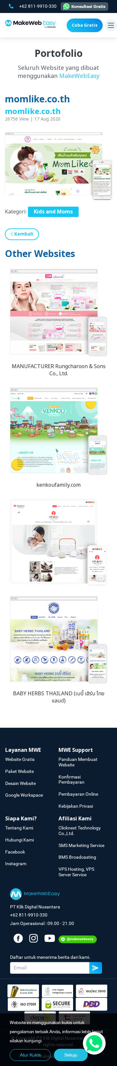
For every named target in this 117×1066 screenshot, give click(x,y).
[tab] (31, 750)
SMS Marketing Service (81, 845)
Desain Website (20, 783)
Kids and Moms (53, 212)
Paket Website (19, 771)
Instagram (15, 863)
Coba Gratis (85, 25)
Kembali (23, 234)
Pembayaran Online (78, 794)
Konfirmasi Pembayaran (71, 779)
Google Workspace (24, 795)
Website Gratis (19, 759)
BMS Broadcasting (77, 857)
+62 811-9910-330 (38, 6)
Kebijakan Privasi (75, 806)
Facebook (15, 851)
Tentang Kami (19, 827)
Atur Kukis (30, 1055)
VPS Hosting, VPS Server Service (76, 872)
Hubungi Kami (19, 839)
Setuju (70, 1055)
